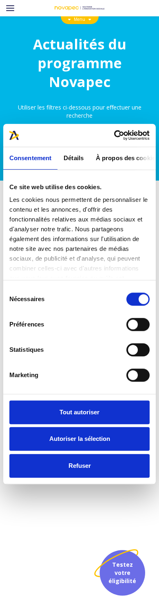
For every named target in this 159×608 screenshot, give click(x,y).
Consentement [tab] (30, 157)
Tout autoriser (79, 412)
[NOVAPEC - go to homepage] (79, 8)
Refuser (79, 465)
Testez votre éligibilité (122, 573)
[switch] (138, 324)
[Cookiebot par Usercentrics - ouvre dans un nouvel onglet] (114, 135)
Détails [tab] (74, 157)
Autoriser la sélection (79, 438)
